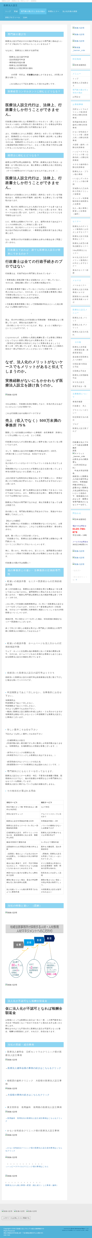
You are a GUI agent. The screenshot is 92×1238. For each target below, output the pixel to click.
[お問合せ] (78, 28)
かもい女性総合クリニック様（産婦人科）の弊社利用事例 (80, 136)
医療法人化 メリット (80, 319)
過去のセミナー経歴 (80, 271)
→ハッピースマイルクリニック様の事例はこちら (27, 1166)
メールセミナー (79, 285)
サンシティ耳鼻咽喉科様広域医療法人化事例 (80, 201)
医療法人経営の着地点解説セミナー (80, 244)
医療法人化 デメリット (80, 326)
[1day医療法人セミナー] (78, 34)
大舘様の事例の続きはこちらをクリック (28, 1095)
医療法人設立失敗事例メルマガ (80, 290)
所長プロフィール (12, 17)
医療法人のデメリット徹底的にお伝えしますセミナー (80, 229)
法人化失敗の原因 (70, 11)
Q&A (25, 17)
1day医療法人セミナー (80, 251)
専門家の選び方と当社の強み (33, 11)
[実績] (80, 49)
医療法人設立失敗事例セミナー (80, 237)
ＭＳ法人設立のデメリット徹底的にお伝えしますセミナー (80, 261)
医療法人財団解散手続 (80, 376)
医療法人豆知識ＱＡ (80, 84)
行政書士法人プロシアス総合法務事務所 (29, 1229)
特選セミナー (53, 11)
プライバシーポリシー (80, 411)
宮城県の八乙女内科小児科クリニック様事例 (80, 191)
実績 (16, 11)
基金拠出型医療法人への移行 (80, 358)
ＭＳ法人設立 (78, 382)
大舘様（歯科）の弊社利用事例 (80, 146)
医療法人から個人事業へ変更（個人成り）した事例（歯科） (31, 1185)
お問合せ (76, 97)
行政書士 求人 (79, 406)
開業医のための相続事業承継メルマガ (80, 299)
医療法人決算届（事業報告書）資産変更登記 (80, 350)
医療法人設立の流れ (80, 333)
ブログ (76, 424)
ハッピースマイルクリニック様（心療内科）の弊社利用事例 (80, 156)
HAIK (87, 1230)
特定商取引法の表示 (80, 418)
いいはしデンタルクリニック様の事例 (80, 181)
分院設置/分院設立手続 (80, 365)
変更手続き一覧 (79, 386)
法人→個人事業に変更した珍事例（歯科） (80, 211)
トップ (8, 11)
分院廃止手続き (79, 371)
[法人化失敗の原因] (78, 41)
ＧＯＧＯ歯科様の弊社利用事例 (80, 165)
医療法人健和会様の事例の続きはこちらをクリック (34, 1068)
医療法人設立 (10, 5)
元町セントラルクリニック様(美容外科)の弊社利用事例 (80, 113)
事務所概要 (78, 402)
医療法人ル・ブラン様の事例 (80, 172)
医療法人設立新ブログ (80, 429)
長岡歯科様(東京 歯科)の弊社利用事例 (80, 125)
